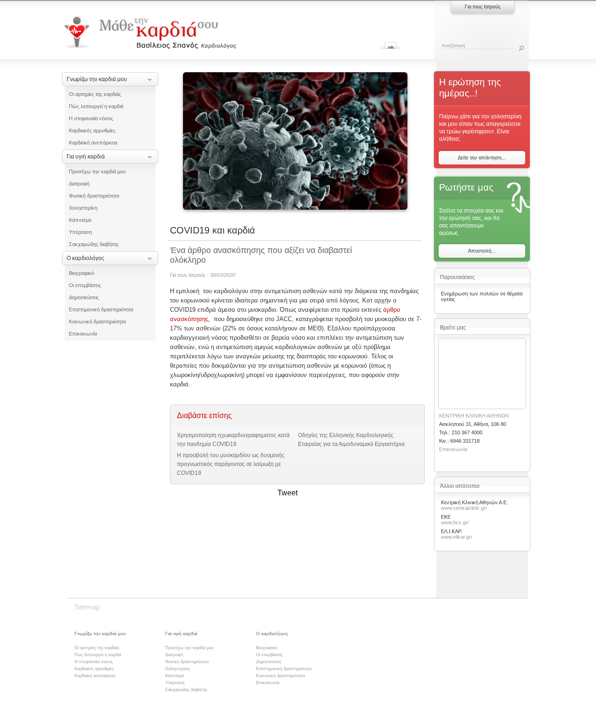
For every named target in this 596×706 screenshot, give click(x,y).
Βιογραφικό (81, 273)
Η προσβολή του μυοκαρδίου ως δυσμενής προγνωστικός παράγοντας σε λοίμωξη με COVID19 (230, 464)
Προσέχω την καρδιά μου (97, 171)
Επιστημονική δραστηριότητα (101, 309)
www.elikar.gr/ (456, 537)
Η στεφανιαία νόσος (91, 118)
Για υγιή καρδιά (86, 156)
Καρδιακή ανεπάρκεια (93, 142)
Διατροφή (79, 183)
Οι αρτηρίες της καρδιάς (95, 94)
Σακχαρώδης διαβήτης (94, 244)
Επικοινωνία (83, 333)
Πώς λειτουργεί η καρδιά (96, 106)
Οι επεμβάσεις (85, 285)
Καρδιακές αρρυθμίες (92, 130)
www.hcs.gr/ (455, 522)
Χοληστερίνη (83, 208)
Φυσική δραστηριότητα (94, 196)
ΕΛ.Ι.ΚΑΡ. (451, 531)
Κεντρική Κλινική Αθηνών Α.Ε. (474, 502)
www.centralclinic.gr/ (464, 508)
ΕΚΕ (446, 517)
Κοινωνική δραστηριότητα (97, 321)
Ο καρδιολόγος (85, 258)
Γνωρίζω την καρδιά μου (97, 79)
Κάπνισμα (80, 220)
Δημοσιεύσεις (84, 297)
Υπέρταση (80, 232)
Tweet (288, 493)
